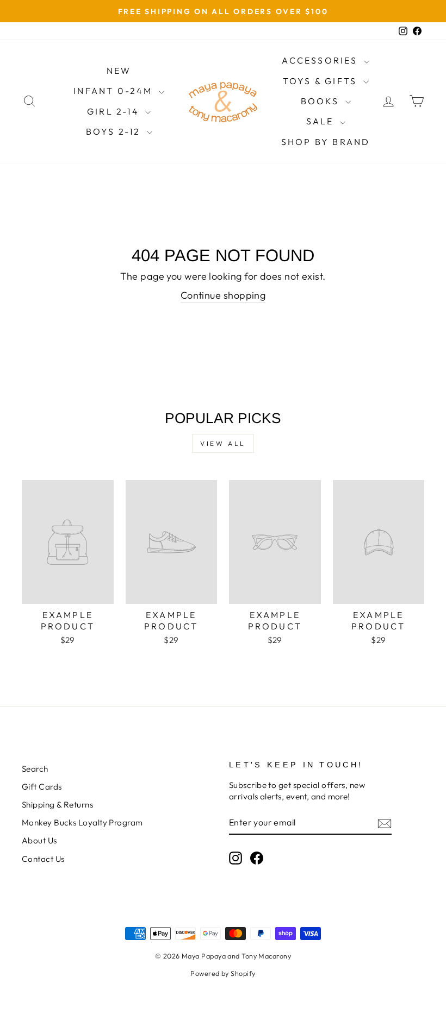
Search (35, 769)
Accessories (321, 60)
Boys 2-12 (115, 131)
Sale (321, 121)
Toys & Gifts (322, 80)
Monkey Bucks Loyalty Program (82, 822)
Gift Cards (42, 786)
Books (322, 101)
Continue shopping (223, 295)
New (119, 70)
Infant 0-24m (114, 90)
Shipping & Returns (57, 804)
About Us (39, 840)
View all (223, 443)
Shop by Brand (325, 141)
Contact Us (43, 859)
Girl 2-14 (115, 111)
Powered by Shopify (222, 973)
